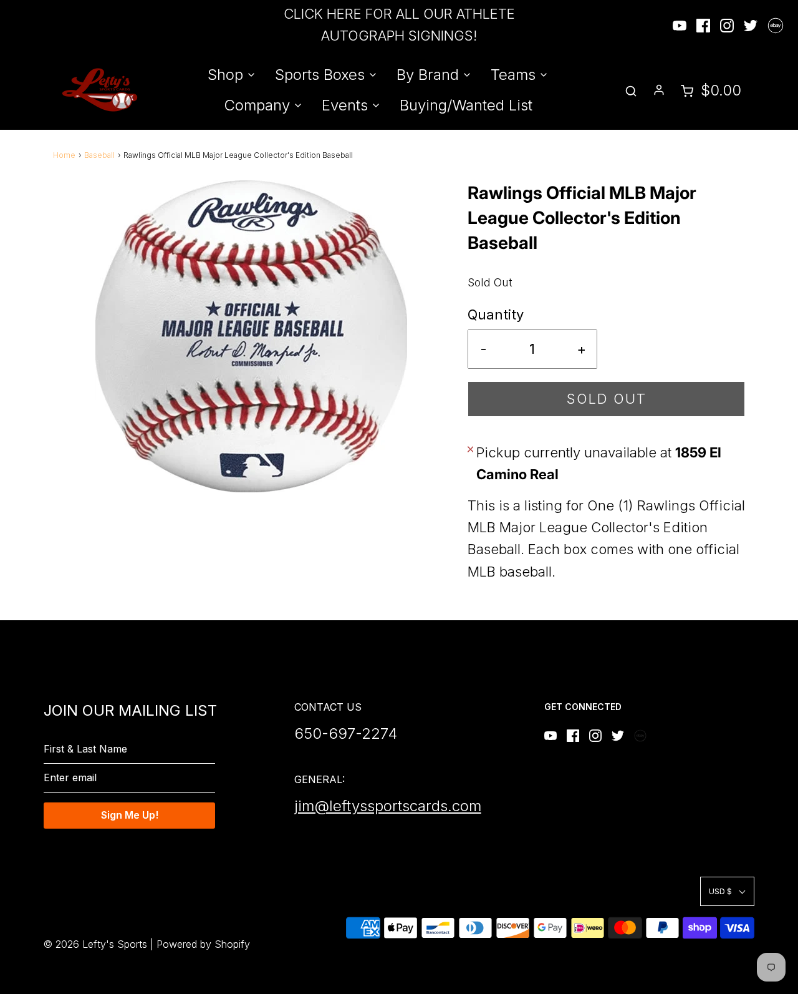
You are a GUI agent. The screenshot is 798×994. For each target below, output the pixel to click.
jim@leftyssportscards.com (387, 806)
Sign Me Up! (129, 815)
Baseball (99, 155)
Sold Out (607, 399)
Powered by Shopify (203, 944)
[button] (727, 891)
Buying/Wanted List (466, 105)
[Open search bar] (631, 90)
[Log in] (658, 90)
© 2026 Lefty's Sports (95, 944)
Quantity (496, 314)
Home (64, 155)
